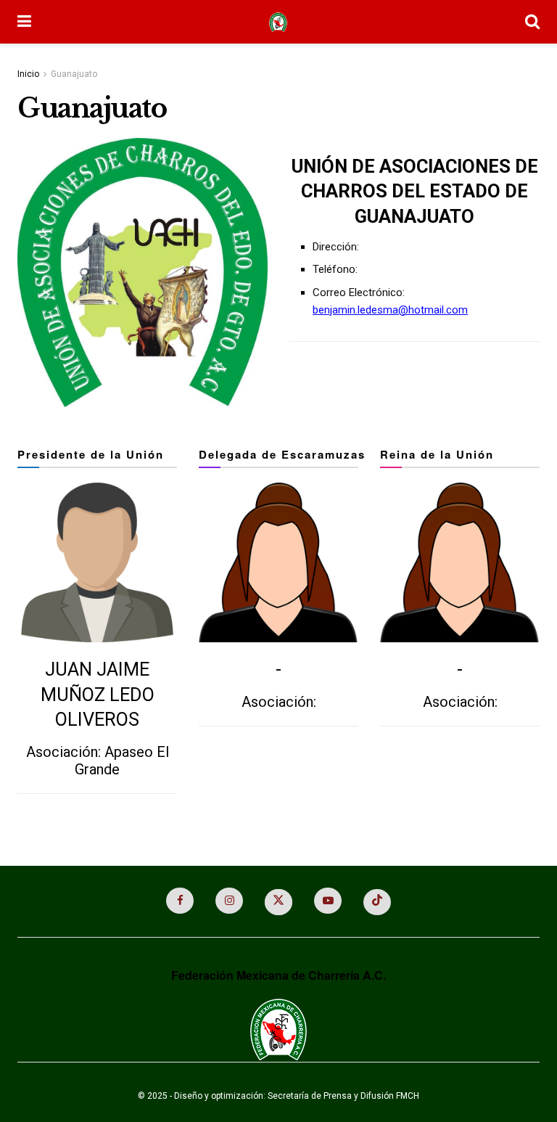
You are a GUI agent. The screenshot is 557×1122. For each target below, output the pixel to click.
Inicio (28, 74)
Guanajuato (74, 74)
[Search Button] (532, 22)
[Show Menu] (24, 22)
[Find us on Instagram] (229, 901)
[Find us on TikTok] (377, 902)
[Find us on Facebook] (180, 901)
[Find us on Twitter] (278, 902)
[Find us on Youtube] (328, 901)
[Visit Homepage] (278, 22)
